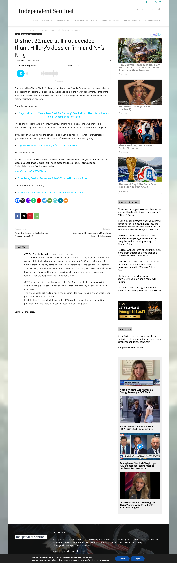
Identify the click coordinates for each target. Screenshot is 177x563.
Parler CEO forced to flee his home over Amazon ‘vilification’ (33, 234)
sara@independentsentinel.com (78, 551)
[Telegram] (44, 200)
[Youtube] (160, 2)
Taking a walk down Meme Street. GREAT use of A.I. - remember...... (137, 427)
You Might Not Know (86, 20)
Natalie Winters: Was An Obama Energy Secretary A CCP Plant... (136, 391)
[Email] (49, 200)
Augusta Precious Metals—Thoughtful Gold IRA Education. (48, 145)
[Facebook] (147, 2)
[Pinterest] (151, 2)
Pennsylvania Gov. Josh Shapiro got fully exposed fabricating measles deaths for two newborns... (138, 465)
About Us (47, 20)
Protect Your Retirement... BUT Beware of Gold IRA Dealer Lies (50, 192)
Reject (137, 558)
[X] (156, 2)
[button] (159, 9)
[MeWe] (60, 200)
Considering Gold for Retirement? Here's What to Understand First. (53, 178)
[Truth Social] (28, 200)
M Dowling (21, 60)
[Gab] (33, 200)
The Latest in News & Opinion (31, 34)
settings (105, 560)
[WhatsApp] (36, 216)
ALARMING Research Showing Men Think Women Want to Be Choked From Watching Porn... (138, 505)
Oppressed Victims (110, 20)
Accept (122, 558)
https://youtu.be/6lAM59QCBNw (30, 171)
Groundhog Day (133, 20)
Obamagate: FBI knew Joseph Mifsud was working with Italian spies (92, 234)
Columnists (151, 20)
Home (35, 20)
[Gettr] (39, 200)
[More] (65, 200)
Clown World (63, 20)
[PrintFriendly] (55, 200)
